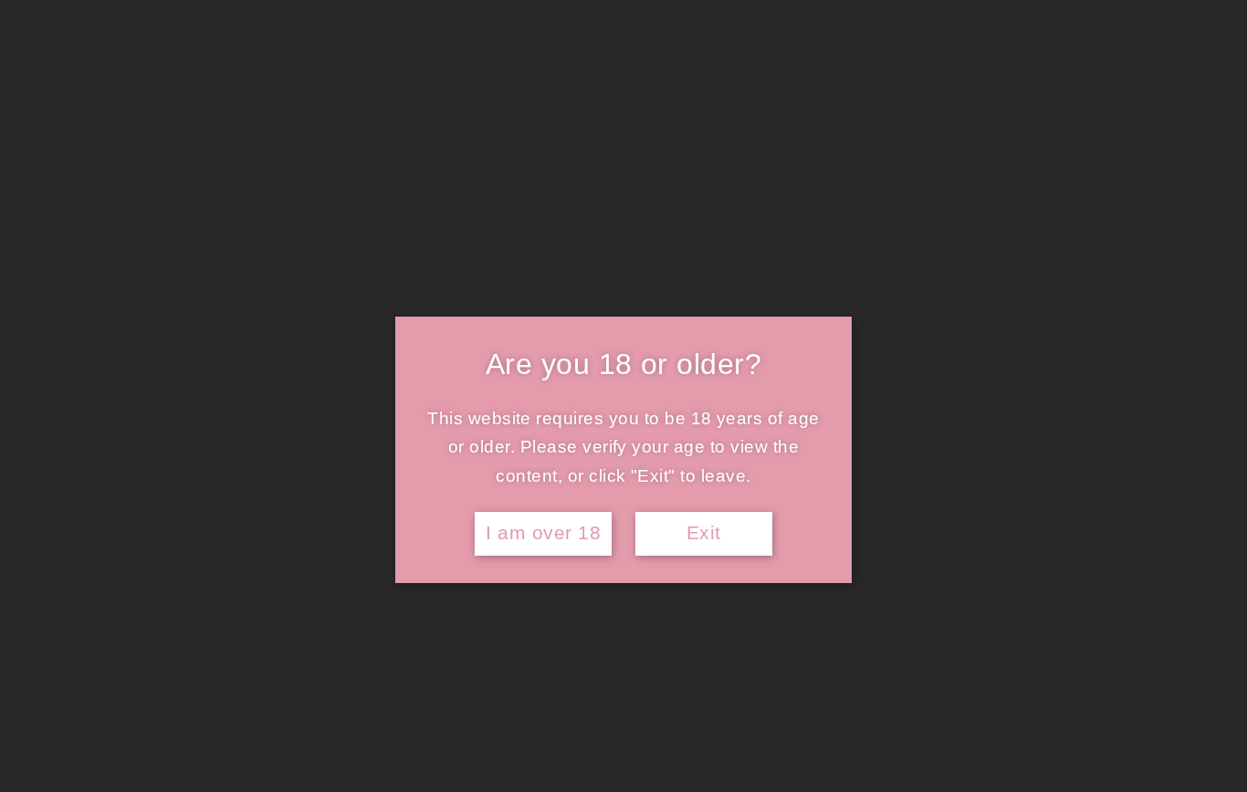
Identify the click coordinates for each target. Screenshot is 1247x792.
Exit (703, 533)
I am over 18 (543, 533)
